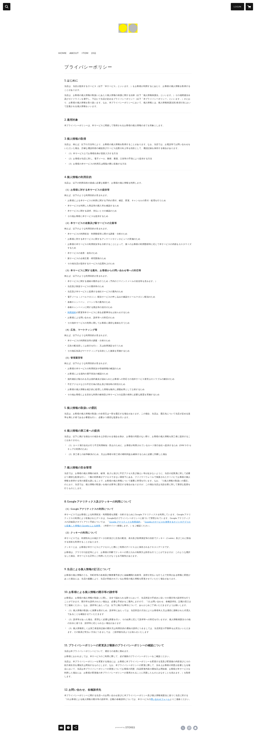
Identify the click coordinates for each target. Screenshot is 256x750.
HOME (62, 53)
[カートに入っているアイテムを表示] (249, 6)
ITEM (85, 53)
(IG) (93, 53)
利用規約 (72, 312)
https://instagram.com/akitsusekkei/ (189, 728)
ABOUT (74, 53)
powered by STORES (125, 727)
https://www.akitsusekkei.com (195, 728)
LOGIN (237, 6)
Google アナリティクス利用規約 (124, 522)
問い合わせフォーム (160, 699)
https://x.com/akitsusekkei (183, 728)
